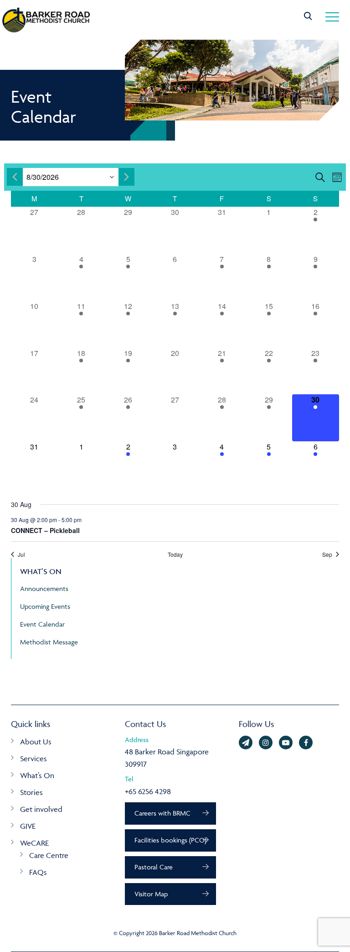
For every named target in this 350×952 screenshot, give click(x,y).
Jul (21, 554)
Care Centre (48, 855)
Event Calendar (42, 624)
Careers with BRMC (162, 813)
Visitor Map (151, 893)
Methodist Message (49, 642)
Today (175, 554)
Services (33, 758)
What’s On (37, 775)
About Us (35, 741)
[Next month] (126, 177)
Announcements (44, 588)
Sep (327, 554)
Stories (31, 792)
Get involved (41, 809)
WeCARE (34, 842)
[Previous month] (14, 177)
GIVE (28, 826)
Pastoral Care (153, 867)
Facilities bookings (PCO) (170, 840)
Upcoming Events (45, 606)
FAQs (38, 872)
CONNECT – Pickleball (45, 530)
